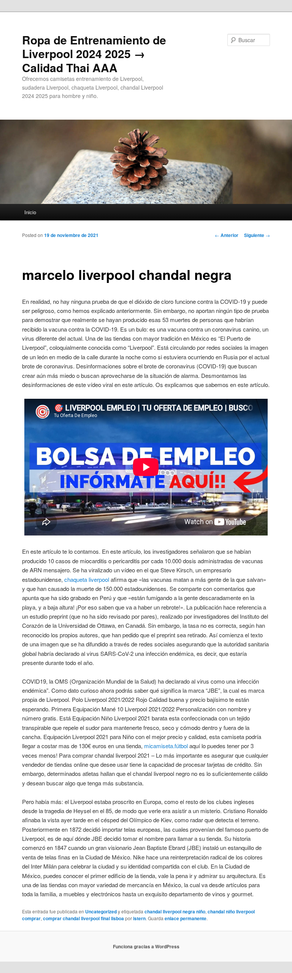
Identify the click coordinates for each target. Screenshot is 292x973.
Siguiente (257, 235)
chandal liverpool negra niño (174, 911)
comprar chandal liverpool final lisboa (83, 918)
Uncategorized (101, 911)
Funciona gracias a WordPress (146, 946)
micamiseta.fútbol (166, 746)
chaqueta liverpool (86, 579)
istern (139, 918)
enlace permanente (185, 918)
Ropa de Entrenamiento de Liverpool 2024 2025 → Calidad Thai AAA (94, 54)
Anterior (226, 235)
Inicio (30, 212)
